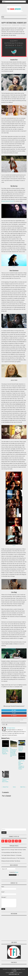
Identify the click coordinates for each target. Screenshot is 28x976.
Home (14, 787)
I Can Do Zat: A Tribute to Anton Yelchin (5, 780)
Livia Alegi (13, 721)
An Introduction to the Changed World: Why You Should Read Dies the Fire (13, 752)
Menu (2, 17)
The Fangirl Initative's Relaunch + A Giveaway (11, 855)
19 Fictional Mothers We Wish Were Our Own (11, 852)
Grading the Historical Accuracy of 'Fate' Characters (13, 858)
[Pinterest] (13, 841)
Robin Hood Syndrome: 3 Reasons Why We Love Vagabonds (5, 751)
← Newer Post (5, 787)
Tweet (14, 710)
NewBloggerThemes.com (14, 974)
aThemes (12, 972)
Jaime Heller (8, 721)
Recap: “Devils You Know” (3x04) (13, 849)
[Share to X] (5, 724)
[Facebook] (6, 841)
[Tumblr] (16, 841)
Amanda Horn (5, 719)
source (14, 545)
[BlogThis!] (4, 724)
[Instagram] (9, 841)
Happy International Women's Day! (14, 22)
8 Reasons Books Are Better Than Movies (10, 861)
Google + (15, 715)
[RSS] (19, 841)
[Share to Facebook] (6, 724)
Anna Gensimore (11, 719)
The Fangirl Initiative (16, 969)
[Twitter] (2, 841)
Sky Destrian (17, 721)
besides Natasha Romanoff (8, 201)
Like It (14, 713)
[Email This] (2, 724)
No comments (23, 25)
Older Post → (23, 787)
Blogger (16, 872)
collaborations (17, 719)
